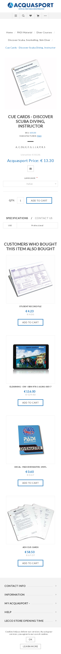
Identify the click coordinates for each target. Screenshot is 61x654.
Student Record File (30, 306)
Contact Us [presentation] (44, 218)
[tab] (20, 217)
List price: (26, 154)
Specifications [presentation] (17, 218)
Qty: (12, 200)
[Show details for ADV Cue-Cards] (30, 520)
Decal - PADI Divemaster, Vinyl (30, 467)
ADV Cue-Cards (31, 547)
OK (30, 639)
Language (30, 178)
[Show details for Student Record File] (30, 279)
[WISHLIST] (30, 15)
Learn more (30, 646)
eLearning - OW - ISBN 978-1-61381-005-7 (31, 386)
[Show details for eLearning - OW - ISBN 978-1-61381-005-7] (30, 359)
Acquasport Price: (23, 160)
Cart (38, 15)
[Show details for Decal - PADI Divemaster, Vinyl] (30, 440)
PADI (39, 136)
